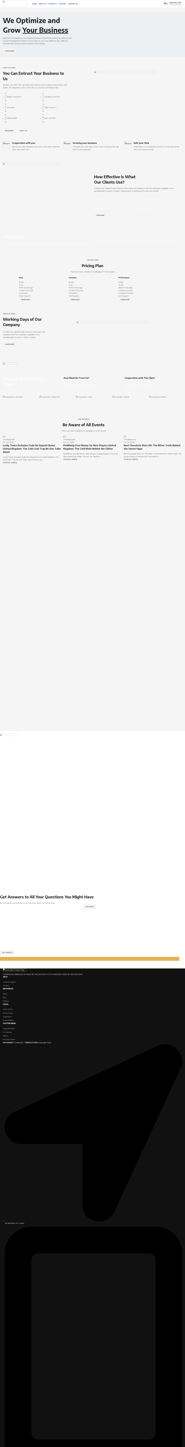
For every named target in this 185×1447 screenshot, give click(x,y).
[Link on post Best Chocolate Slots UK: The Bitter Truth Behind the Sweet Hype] (153, 448)
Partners (6, 1001)
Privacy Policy (8, 1013)
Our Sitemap (7, 1032)
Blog (4, 997)
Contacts (6, 986)
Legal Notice (7, 1017)
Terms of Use (7, 1009)
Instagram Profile (9, 1028)
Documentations (8, 1020)
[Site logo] (15, 3)
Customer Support (9, 982)
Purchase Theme (9, 1039)
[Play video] (129, 329)
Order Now (25, 299)
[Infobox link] (173, 4)
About (5, 994)
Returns (5, 1036)
